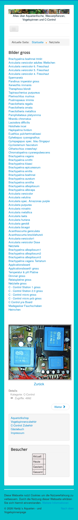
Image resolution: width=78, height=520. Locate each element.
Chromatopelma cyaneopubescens (29, 152)
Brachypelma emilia (20, 171)
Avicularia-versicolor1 (21, 238)
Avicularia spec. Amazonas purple (29, 201)
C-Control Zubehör (22, 425)
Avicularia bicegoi (19, 227)
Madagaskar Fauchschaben (25, 306)
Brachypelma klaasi (20, 164)
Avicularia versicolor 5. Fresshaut (29, 70)
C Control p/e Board (20, 302)
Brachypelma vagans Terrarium (27, 261)
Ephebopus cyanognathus (24, 137)
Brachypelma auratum (22, 178)
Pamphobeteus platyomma (25, 115)
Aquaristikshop (20, 418)
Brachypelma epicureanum (25, 167)
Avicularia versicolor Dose (24, 242)
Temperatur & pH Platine (23, 272)
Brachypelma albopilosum (24, 186)
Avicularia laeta (18, 216)
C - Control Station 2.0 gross (26, 291)
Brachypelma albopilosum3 (25, 257)
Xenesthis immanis (20, 85)
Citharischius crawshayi (23, 149)
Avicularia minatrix (20, 208)
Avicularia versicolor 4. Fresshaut (29, 74)
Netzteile (14, 246)
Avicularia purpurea (20, 205)
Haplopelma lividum (20, 130)
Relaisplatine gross (20, 280)
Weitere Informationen (55, 503)
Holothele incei (17, 126)
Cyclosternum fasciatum (23, 145)
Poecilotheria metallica (22, 111)
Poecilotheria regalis (21, 104)
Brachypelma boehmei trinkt (25, 59)
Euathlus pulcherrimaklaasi (25, 134)
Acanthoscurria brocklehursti (26, 235)
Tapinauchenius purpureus (24, 92)
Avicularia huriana (19, 220)
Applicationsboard (19, 265)
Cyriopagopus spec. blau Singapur (29, 141)
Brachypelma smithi (20, 160)
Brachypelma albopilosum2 (25, 253)
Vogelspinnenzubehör (23, 422)
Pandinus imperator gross (24, 81)
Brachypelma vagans (21, 156)
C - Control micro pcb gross (25, 298)
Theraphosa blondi (20, 89)
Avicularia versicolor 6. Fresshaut (29, 66)
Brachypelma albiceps (22, 190)
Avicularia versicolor (21, 193)
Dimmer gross (17, 276)
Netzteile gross (18, 283)
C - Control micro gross (22, 294)
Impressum (17, 433)
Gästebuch (17, 429)
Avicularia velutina (20, 197)
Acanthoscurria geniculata (24, 231)
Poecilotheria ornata (20, 107)
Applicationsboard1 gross (24, 268)
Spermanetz (16, 77)
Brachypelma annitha (21, 182)
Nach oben (67, 508)
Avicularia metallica (20, 212)
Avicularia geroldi (19, 223)
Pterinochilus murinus (22, 96)
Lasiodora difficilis (19, 122)
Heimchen (15, 309)
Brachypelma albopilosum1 (25, 250)
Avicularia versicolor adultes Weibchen (32, 62)
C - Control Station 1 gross (25, 287)
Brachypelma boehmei (22, 175)
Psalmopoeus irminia (21, 100)
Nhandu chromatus (20, 119)
